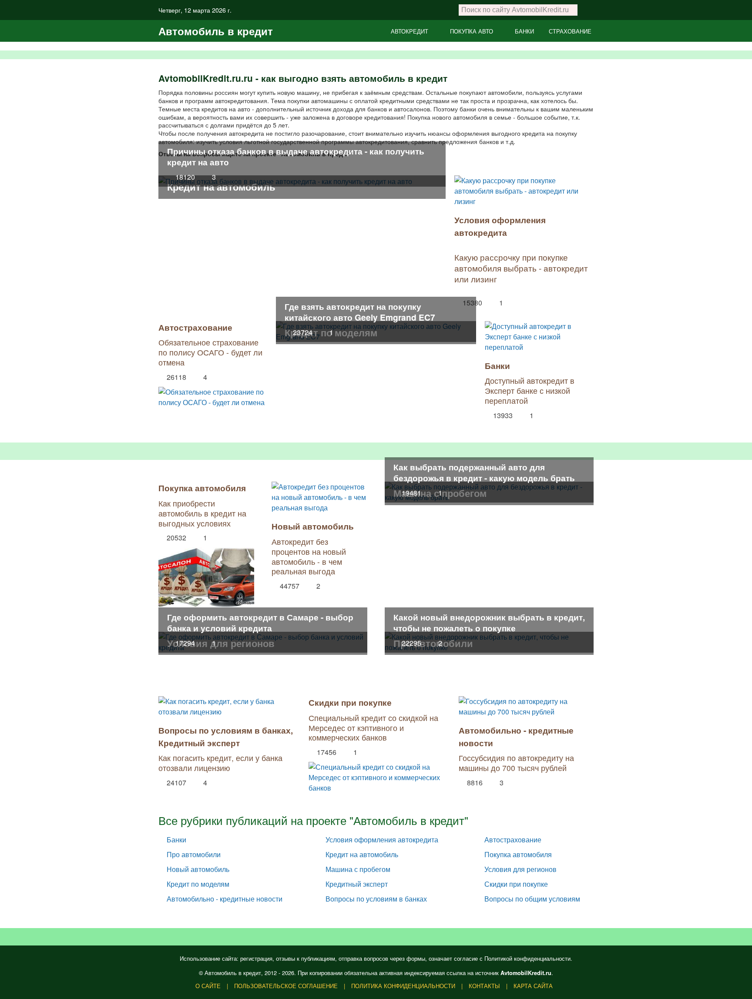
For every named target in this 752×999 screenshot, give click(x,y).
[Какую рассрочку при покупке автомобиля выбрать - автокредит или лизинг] (524, 191)
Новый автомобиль (313, 526)
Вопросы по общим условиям (532, 899)
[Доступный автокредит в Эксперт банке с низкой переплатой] (539, 336)
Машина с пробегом (358, 869)
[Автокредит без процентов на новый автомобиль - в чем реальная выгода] (319, 497)
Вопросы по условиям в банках (224, 730)
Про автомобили (194, 854)
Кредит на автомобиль (221, 187)
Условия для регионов (520, 869)
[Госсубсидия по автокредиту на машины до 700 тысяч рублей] (526, 706)
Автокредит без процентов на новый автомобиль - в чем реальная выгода (309, 556)
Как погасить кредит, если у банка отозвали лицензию (220, 762)
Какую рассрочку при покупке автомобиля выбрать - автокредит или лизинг (521, 268)
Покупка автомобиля (202, 488)
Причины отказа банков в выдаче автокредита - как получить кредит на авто (295, 156)
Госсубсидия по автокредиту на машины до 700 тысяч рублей (516, 762)
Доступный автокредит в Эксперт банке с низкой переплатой (529, 390)
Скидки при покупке (350, 702)
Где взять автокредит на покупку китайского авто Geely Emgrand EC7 (360, 311)
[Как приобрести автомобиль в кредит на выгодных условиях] (206, 575)
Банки (497, 365)
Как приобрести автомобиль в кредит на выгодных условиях (202, 513)
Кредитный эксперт (199, 743)
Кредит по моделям (198, 884)
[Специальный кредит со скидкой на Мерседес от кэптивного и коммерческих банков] (376, 775)
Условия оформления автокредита (500, 226)
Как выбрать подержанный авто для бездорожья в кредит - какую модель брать (484, 472)
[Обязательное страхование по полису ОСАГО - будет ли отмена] (212, 395)
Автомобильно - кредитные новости (224, 899)
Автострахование (195, 327)
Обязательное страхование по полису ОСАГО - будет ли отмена (210, 352)
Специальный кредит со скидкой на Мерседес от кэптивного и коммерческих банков (373, 727)
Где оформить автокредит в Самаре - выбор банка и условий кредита (260, 622)
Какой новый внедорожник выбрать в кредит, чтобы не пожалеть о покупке (489, 622)
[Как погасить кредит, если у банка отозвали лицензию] (225, 706)
